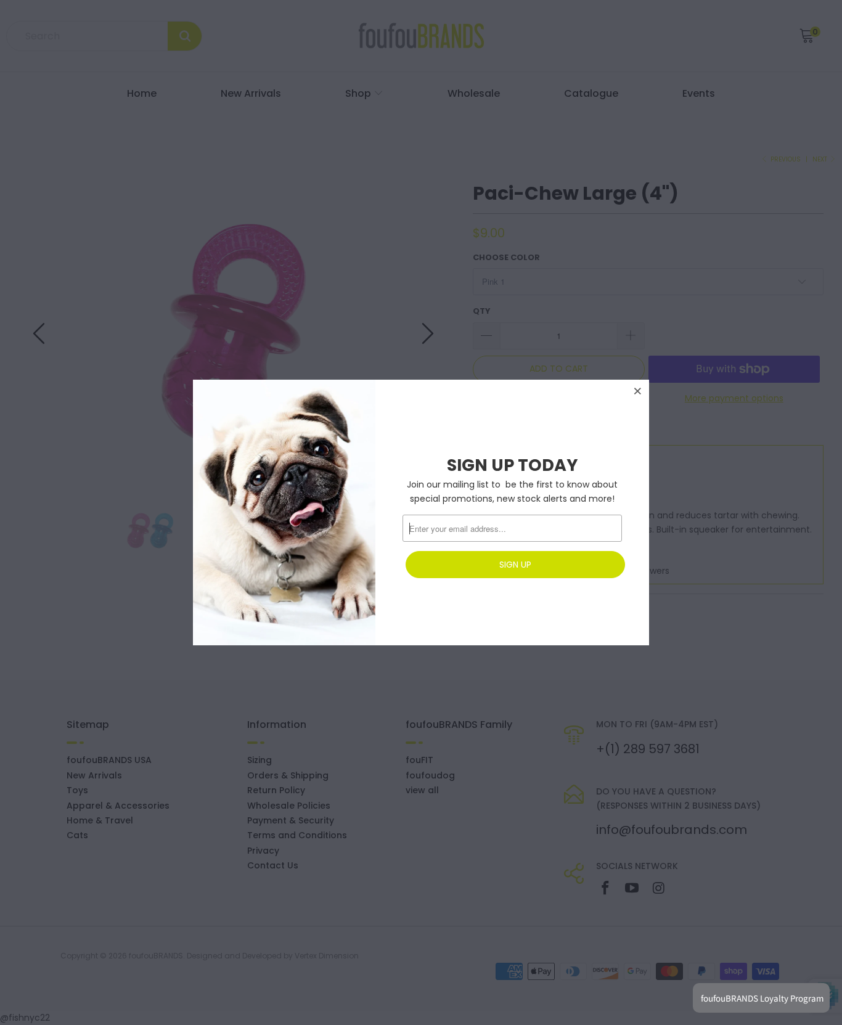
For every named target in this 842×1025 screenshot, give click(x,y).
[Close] (638, 391)
